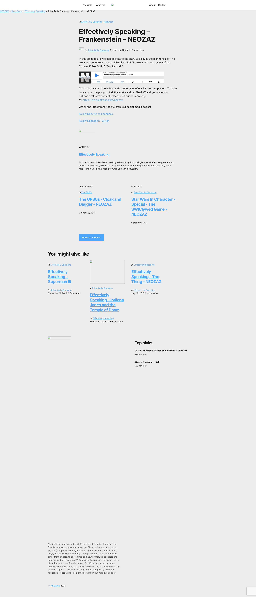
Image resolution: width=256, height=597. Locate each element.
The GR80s (86, 192)
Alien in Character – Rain (147, 362)
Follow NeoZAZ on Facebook (96, 113)
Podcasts (87, 5)
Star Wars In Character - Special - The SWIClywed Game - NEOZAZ (153, 207)
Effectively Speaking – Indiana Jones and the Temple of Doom (107, 302)
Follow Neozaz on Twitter (94, 120)
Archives (100, 5)
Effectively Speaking (91, 21)
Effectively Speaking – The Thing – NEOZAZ (146, 276)
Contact (162, 5)
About (152, 5)
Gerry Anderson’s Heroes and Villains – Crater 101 (161, 350)
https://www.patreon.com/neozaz (103, 99)
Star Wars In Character (145, 192)
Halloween (108, 21)
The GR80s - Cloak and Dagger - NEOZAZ (100, 202)
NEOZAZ (55, 585)
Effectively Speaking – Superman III (59, 276)
